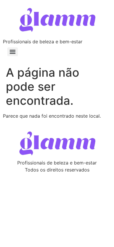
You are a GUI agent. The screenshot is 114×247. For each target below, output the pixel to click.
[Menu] (12, 51)
